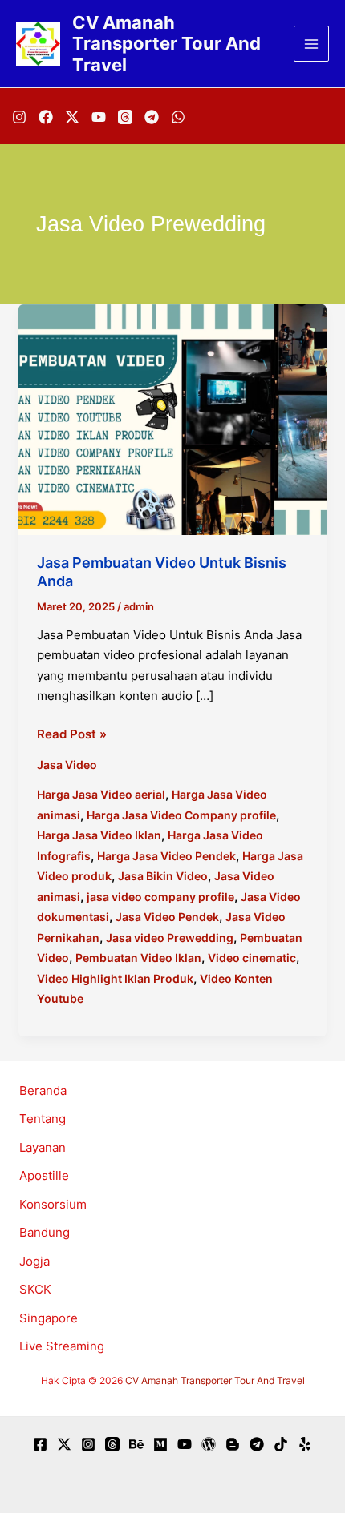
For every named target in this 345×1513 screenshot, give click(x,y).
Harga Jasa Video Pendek (166, 856)
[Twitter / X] (72, 117)
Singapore (48, 1318)
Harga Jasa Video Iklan (99, 835)
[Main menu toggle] (312, 44)
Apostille (44, 1175)
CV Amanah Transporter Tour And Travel (166, 43)
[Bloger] (232, 1444)
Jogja (34, 1261)
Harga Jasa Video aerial (101, 794)
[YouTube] (98, 117)
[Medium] (160, 1444)
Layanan (42, 1147)
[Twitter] (64, 1444)
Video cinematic (252, 957)
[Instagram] (19, 117)
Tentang (42, 1118)
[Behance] (136, 1444)
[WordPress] (208, 1444)
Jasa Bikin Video (163, 876)
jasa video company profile (160, 896)
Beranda (43, 1090)
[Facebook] (46, 117)
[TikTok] (281, 1444)
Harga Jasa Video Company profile (181, 815)
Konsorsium (53, 1204)
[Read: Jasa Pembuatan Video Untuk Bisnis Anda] (172, 418)
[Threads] (125, 117)
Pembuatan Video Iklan (138, 957)
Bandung (44, 1232)
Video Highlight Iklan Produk (115, 978)
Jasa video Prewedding (169, 937)
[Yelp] (305, 1444)
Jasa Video (67, 764)
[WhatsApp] (178, 117)
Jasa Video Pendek (167, 916)
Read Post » (72, 735)
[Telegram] (151, 117)
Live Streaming (61, 1346)
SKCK (35, 1289)
